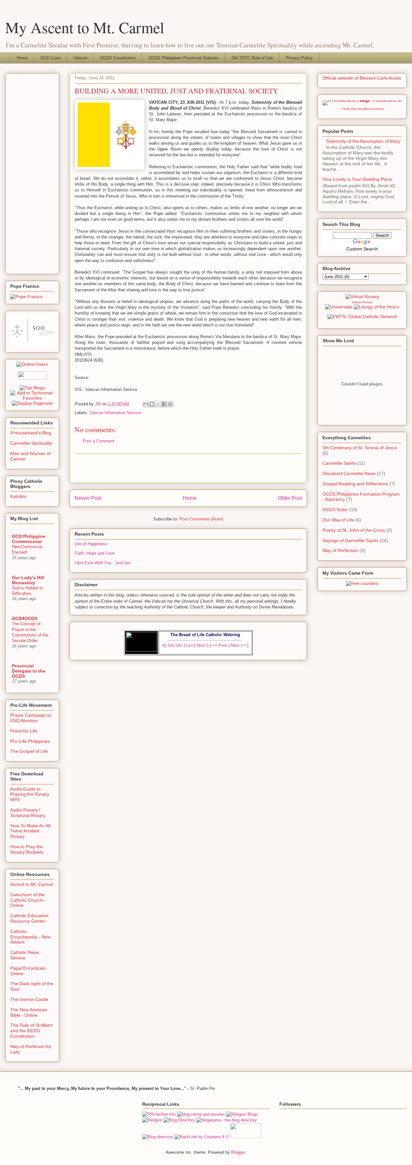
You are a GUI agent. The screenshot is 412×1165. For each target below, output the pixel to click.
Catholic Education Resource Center (29, 918)
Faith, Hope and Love (95, 553)
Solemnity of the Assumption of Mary (363, 141)
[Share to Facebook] (164, 404)
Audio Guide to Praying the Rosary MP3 (29, 794)
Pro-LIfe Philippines (30, 741)
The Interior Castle (29, 999)
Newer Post (88, 498)
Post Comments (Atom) (201, 519)
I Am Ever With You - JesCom (103, 562)
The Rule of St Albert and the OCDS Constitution (31, 1031)
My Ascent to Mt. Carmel (84, 27)
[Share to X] (158, 404)
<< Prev (219, 645)
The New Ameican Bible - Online (28, 1012)
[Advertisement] (188, 468)
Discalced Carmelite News (349, 473)
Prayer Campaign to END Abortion (30, 718)
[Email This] (146, 404)
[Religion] (152, 1120)
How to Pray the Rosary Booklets (26, 849)
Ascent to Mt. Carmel (31, 884)
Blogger (238, 1152)
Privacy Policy (299, 57)
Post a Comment (98, 441)
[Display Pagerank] (32, 403)
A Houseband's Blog (30, 432)
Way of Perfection (340, 550)
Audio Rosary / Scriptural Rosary (27, 812)
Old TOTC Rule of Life (252, 57)
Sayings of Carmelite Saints (351, 540)
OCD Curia (51, 57)
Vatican (80, 57)
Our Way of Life (338, 519)
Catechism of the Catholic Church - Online (28, 900)
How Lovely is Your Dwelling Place (357, 179)
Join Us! (175, 645)
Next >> (238, 645)
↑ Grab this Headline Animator (362, 109)
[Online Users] (32, 364)
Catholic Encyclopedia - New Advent (30, 937)
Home (22, 57)
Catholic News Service (24, 955)
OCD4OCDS (24, 618)
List (189, 645)
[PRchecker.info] (159, 1114)
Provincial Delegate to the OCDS (28, 671)
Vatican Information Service (115, 412)
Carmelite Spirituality (31, 443)
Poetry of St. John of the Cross (354, 530)
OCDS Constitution (118, 57)
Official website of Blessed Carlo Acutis (362, 78)
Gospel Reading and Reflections (355, 483)
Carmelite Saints (339, 463)
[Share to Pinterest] (170, 404)
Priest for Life (23, 730)
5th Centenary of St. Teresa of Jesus (360, 447)
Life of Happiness (91, 543)
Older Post (290, 498)
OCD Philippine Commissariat (28, 539)
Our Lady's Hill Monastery (28, 580)
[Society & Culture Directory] (157, 1136)
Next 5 (202, 645)
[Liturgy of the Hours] (376, 306)
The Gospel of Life (29, 751)
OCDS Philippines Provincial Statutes (183, 57)
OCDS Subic (335, 509)
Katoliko (18, 496)
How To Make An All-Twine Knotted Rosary (31, 831)
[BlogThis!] (152, 404)
